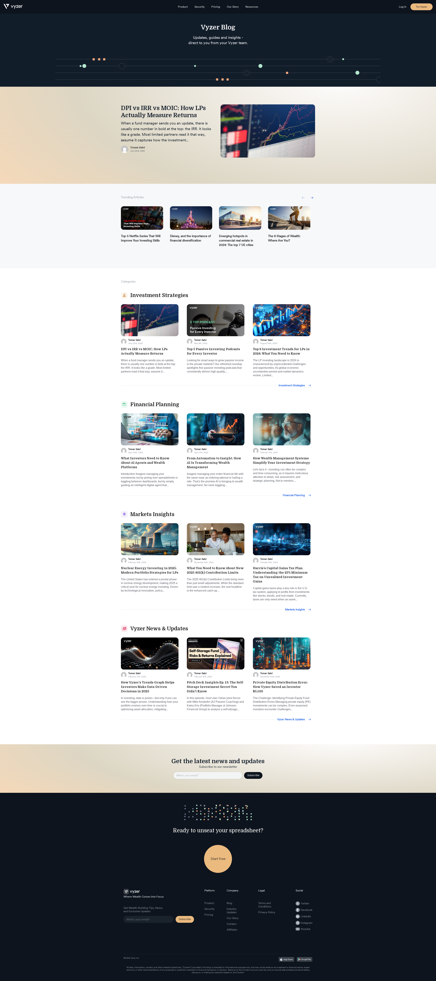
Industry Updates (232, 910)
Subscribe (253, 775)
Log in (402, 6)
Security (199, 6)
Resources (251, 6)
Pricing (215, 6)
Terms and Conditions (264, 904)
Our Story (233, 6)
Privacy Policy (266, 912)
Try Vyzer (421, 6)
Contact (231, 923)
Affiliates (232, 929)
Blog (229, 903)
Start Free (218, 859)
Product (183, 6)
